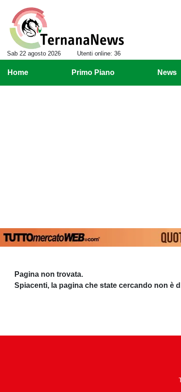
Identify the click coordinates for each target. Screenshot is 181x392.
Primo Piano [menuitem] (93, 72)
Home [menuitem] (17, 72)
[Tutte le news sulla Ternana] (66, 28)
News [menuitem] (167, 72)
